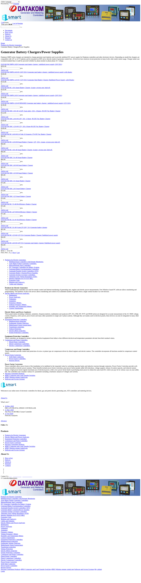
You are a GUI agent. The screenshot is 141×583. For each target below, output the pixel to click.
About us (8, 462)
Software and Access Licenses (15, 379)
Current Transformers (16, 308)
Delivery (8, 34)
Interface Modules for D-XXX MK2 (21, 278)
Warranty (8, 38)
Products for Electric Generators (15, 260)
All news (4, 421)
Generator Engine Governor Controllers (22, 275)
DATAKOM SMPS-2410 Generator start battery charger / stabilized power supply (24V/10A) (31, 95)
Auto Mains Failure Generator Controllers (23, 263)
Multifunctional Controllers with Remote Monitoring (26, 262)
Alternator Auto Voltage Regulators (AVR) (23, 277)
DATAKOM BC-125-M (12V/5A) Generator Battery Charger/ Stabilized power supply (29, 235)
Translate (16, 4)
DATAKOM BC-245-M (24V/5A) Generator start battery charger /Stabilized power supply (30, 243)
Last (18, 252)
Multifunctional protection (17, 321)
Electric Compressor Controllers (19, 345)
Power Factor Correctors (13, 355)
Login (3, 571)
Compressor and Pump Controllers (16, 340)
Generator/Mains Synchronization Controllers (24, 269)
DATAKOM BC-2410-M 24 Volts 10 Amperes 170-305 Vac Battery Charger (26, 134)
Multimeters (13, 295)
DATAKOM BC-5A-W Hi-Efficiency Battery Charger (19, 220)
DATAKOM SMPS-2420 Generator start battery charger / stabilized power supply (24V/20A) (31, 64)
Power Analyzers (15, 297)
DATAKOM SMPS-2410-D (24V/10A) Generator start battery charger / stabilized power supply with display (36, 72)
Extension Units (14, 280)
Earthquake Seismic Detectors (19, 323)
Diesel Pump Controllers (17, 342)
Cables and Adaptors (16, 284)
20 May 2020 (9, 406)
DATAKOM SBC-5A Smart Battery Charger (15, 181)
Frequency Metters (15, 303)
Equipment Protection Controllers (16, 319)
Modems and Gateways (17, 282)
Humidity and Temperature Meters (20, 306)
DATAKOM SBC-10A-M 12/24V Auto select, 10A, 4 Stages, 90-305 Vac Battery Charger (30, 111)
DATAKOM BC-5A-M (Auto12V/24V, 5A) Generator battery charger (24, 227)
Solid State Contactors (16, 357)
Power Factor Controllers (17, 359)
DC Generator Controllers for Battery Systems (24, 267)
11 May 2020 (9, 410)
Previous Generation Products (14, 373)
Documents (8, 30)
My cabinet (98, 569)
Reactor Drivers (14, 360)
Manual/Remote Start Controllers (20, 265)
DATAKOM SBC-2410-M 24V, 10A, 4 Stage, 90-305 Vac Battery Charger (25, 119)
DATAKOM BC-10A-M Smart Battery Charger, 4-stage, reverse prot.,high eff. (26, 150)
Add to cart (4, 70)
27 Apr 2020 (9, 414)
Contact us (8, 40)
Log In (15, 23)
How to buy (9, 32)
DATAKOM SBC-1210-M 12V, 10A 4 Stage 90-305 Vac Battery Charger (25, 126)
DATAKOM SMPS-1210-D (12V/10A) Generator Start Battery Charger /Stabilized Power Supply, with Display (37, 80)
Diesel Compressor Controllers (19, 344)
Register (20, 23)
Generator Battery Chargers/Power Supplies (23, 273)
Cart (2, 22)
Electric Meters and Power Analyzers (17, 293)
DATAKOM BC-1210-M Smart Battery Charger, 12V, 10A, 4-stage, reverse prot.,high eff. (30, 142)
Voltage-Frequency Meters (18, 304)
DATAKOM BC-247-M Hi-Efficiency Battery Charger (19, 212)
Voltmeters (12, 299)
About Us (8, 36)
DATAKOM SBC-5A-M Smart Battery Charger (16, 157)
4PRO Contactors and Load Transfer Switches (20, 375)
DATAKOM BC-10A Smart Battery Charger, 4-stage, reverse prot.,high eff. (25, 88)
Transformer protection (16, 327)
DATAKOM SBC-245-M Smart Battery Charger (17, 165)
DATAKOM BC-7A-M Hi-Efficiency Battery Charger (19, 204)
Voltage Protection (15, 329)
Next (14, 252)
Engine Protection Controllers (19, 332)
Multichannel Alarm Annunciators (20, 325)
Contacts (8, 465)
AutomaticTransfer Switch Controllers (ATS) (24, 271)
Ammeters (12, 301)
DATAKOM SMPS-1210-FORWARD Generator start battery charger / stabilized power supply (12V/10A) (36, 103)
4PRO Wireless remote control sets (16, 377)
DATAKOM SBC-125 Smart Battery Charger (16, 196)
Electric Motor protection (17, 331)
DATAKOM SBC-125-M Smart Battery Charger (17, 173)
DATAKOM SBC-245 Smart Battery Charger (16, 189)
